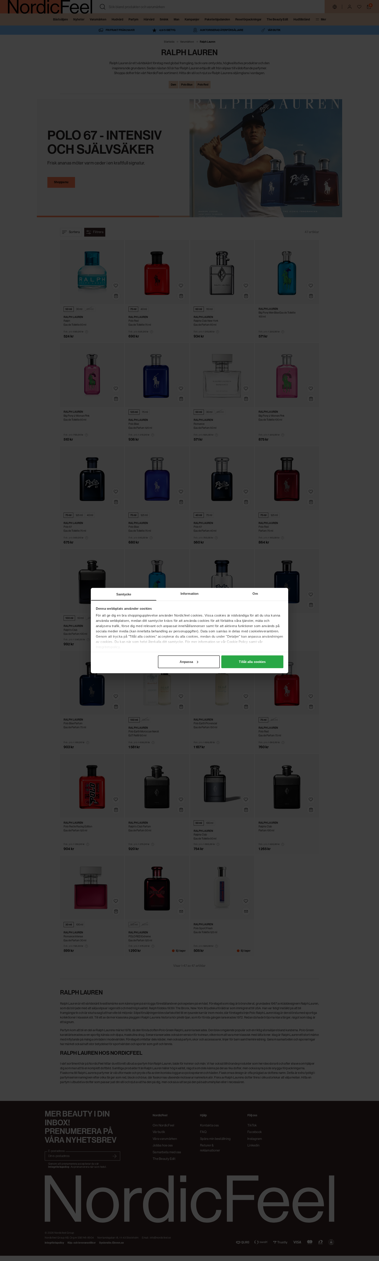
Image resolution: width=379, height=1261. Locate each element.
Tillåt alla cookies (252, 661)
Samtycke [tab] (123, 594)
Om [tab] (255, 593)
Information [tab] (189, 593)
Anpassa (186, 661)
